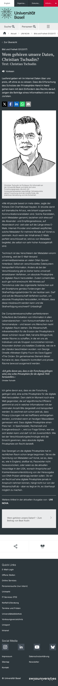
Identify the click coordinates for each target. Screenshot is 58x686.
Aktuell (14, 33)
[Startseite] (5, 33)
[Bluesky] (53, 647)
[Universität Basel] (18, 13)
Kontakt (5, 667)
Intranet (5, 630)
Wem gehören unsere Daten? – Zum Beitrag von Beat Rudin (24, 519)
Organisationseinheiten (23, 3)
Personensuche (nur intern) (15, 586)
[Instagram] (5, 647)
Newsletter (34, 662)
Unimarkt (6, 591)
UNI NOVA (25, 33)
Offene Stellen (8, 575)
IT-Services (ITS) (9, 597)
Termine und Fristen (11, 608)
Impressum (7, 656)
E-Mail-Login (8, 569)
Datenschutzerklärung (39, 656)
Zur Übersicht (10, 42)
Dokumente (36, 3)
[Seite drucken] (42, 546)
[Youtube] (37, 647)
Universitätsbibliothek (12, 614)
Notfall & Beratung (10, 603)
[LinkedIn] (21, 647)
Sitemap (5, 662)
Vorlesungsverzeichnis (12, 619)
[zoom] (29, 146)
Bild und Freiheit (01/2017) (45, 33)
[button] (4, 104)
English (7, 3)
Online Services (9, 580)
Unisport (6, 625)
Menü (48, 26)
